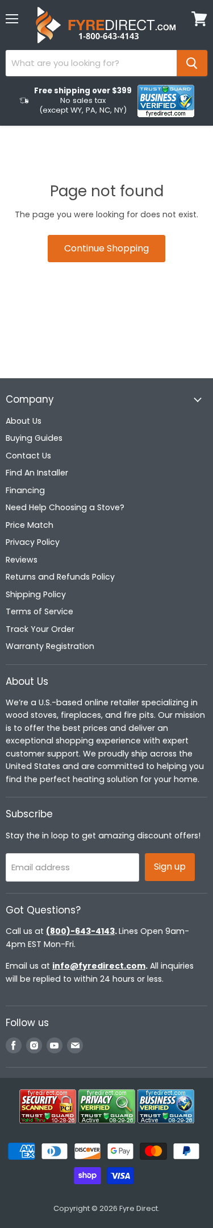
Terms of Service (39, 611)
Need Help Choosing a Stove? (65, 507)
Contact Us (28, 455)
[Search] (192, 63)
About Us (23, 421)
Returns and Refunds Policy (60, 576)
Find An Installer (37, 472)
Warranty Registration (50, 646)
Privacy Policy (33, 542)
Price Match (29, 525)
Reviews (21, 559)
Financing (25, 490)
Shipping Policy (36, 594)
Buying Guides (34, 438)
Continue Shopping (106, 248)
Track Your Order (40, 629)
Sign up (170, 866)
